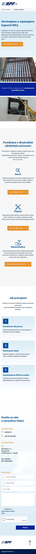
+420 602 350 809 (10, 436)
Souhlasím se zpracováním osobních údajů (8, 511)
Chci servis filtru (16, 192)
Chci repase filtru (16, 228)
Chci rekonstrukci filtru (16, 264)
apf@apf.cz (8, 432)
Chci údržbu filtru (10, 44)
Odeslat (25, 527)
